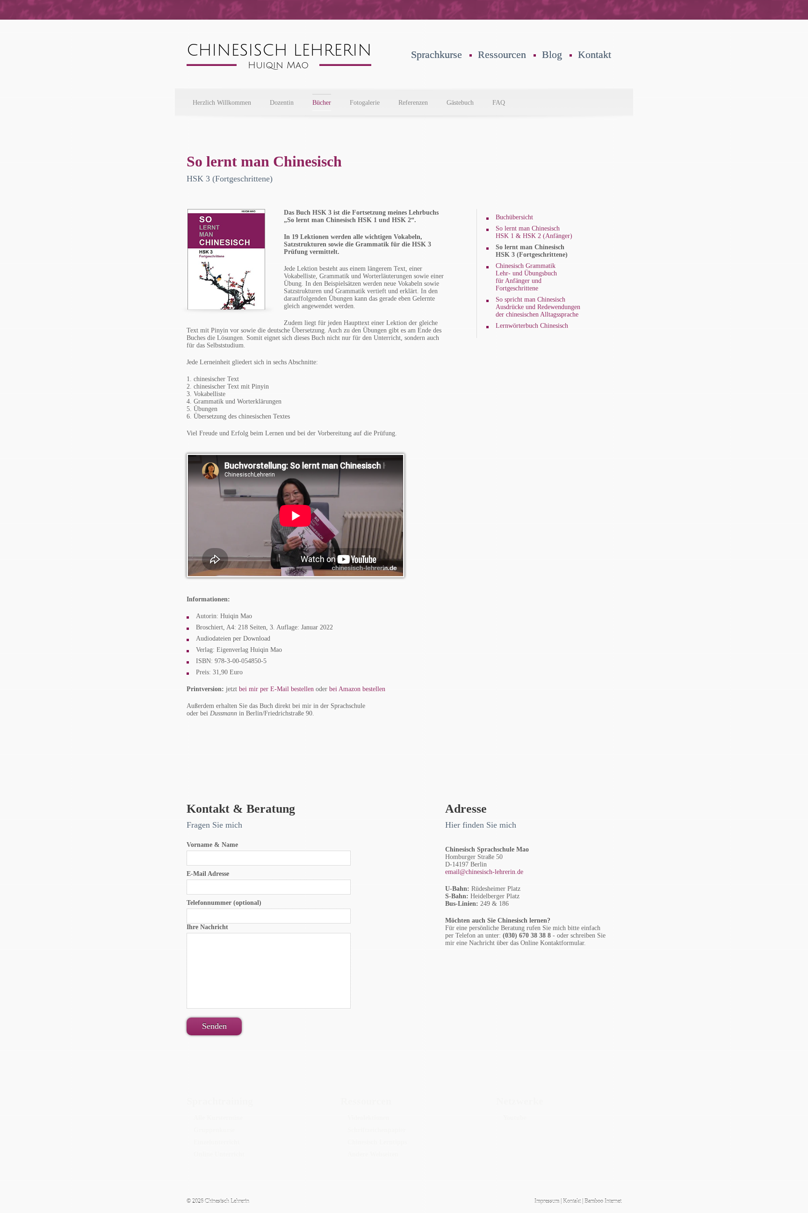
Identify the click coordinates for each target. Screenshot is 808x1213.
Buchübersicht (514, 217)
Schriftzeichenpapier (376, 1130)
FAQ (498, 102)
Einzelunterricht (217, 1142)
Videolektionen (368, 1117)
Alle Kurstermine (218, 1117)
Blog (552, 54)
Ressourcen (502, 54)
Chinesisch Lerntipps (377, 1142)
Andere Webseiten (372, 1154)
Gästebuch (460, 102)
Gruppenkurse (214, 1130)
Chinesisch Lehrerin (227, 1201)
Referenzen (413, 102)
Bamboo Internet (602, 1201)
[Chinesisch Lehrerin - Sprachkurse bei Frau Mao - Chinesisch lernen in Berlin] (279, 67)
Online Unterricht (219, 1154)
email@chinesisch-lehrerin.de (484, 871)
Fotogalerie (365, 102)
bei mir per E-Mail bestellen (276, 689)
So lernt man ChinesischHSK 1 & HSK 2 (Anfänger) (534, 232)
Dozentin (282, 102)
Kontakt (594, 54)
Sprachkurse (436, 54)
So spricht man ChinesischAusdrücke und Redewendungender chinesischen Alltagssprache (538, 307)
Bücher (321, 102)
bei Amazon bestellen (357, 689)
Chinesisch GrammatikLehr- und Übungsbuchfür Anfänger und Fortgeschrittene (526, 277)
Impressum (546, 1201)
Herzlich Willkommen (222, 102)
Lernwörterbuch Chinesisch (532, 325)
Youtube (515, 1117)
